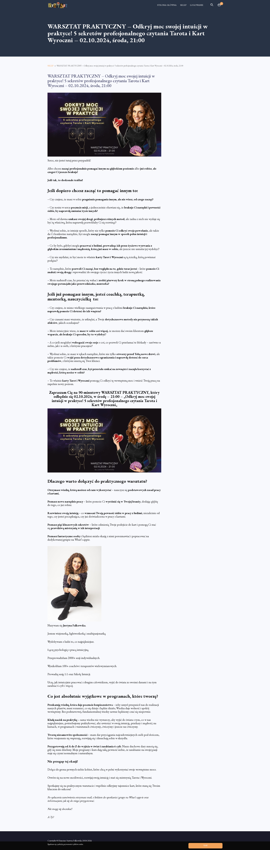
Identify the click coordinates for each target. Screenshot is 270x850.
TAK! (205, 845)
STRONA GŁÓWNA (167, 5)
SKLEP (183, 5)
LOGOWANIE (196, 5)
